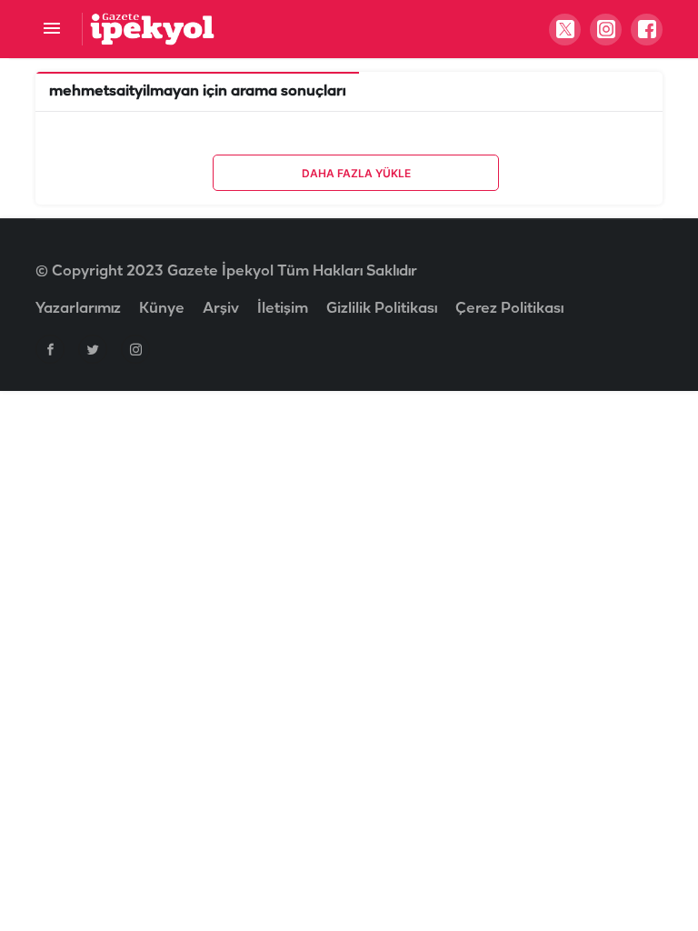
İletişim (282, 308)
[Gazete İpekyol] (152, 28)
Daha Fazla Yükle (356, 173)
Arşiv (221, 308)
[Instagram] (135, 349)
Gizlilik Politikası (381, 308)
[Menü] (51, 29)
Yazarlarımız (78, 308)
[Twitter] (92, 349)
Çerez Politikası (509, 308)
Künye (161, 308)
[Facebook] (50, 349)
